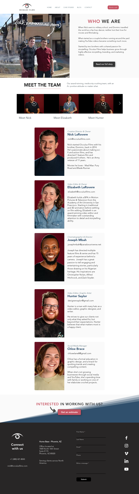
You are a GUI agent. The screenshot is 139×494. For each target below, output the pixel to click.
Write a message (82, 463)
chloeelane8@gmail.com (79, 353)
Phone (78, 455)
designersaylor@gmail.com (81, 300)
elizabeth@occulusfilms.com (81, 191)
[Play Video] (34, 104)
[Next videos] (120, 103)
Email (78, 447)
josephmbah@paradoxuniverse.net (84, 244)
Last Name (80, 439)
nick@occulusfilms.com (79, 139)
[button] (57, 7)
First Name (80, 432)
